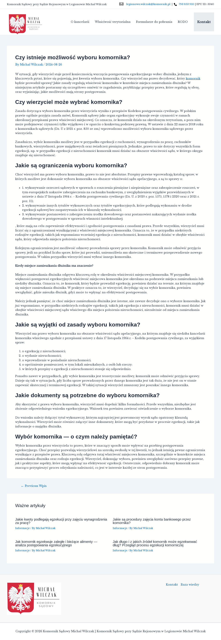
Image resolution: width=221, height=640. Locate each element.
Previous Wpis (34, 485)
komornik (193, 78)
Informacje (22, 528)
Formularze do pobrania (154, 22)
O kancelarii (80, 22)
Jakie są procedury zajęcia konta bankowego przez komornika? (152, 521)
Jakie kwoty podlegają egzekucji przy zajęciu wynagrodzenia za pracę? (61, 521)
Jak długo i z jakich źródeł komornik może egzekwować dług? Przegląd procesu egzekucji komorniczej (155, 543)
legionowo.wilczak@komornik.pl (148, 4)
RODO (183, 22)
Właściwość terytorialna (113, 22)
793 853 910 (186, 4)
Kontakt (204, 22)
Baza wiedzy (190, 584)
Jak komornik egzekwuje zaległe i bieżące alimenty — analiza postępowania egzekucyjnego (56, 543)
